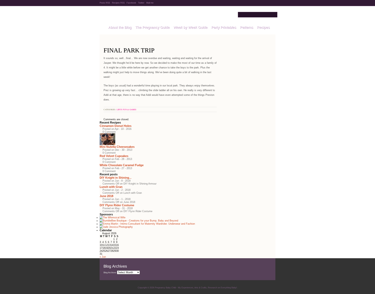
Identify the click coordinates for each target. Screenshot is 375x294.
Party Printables (223, 27)
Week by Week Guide (190, 27)
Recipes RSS (118, 3)
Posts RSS (105, 3)
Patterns (246, 27)
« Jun (103, 256)
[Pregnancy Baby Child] (102, 27)
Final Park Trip (129, 50)
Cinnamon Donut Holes (115, 125)
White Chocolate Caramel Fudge (122, 165)
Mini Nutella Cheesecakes (117, 146)
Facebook (131, 3)
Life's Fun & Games (126, 109)
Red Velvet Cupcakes (114, 156)
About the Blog (119, 27)
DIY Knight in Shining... (115, 177)
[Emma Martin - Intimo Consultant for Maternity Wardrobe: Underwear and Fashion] (147, 223)
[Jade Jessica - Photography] (116, 227)
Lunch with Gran (111, 186)
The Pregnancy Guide (152, 27)
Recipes (263, 27)
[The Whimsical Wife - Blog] (112, 217)
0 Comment (109, 131)
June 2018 (106, 196)
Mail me (150, 3)
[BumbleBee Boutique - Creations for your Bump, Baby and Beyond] (139, 220)
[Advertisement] (246, 58)
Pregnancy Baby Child (148, 14)
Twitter (141, 3)
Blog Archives (110, 272)
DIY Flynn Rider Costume (117, 205)
